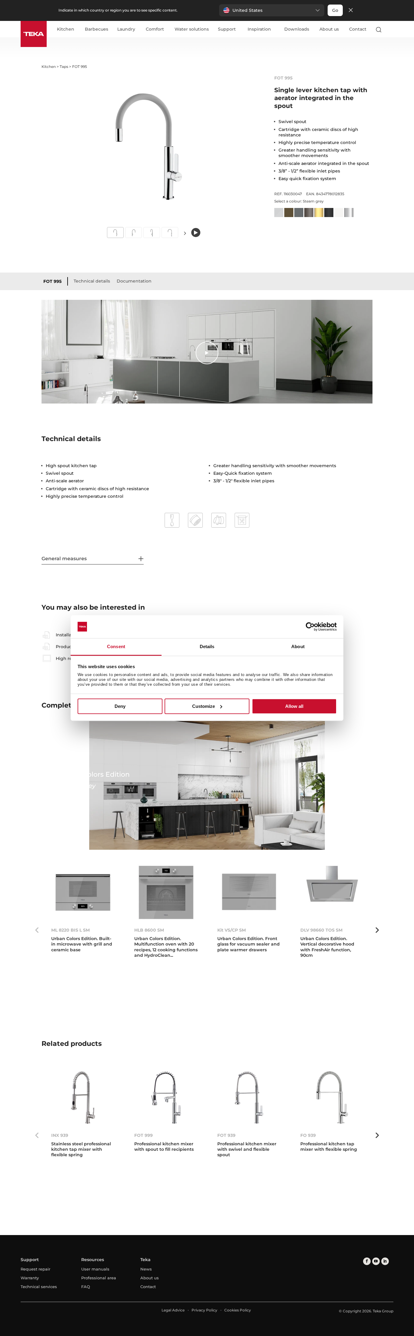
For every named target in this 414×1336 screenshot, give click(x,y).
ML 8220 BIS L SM (70, 930)
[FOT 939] (249, 1097)
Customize (203, 706)
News (146, 1269)
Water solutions (192, 29)
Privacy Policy (204, 1310)
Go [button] (335, 10)
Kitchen (65, 29)
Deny (120, 706)
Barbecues (96, 29)
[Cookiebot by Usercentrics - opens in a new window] (310, 626)
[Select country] (390, 29)
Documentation (134, 281)
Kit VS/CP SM (231, 930)
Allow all (294, 706)
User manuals (95, 1269)
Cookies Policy (237, 1310)
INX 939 (59, 1135)
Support (227, 29)
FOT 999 (143, 1135)
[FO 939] (332, 1097)
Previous (37, 930)
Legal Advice (173, 1310)
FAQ (85, 1286)
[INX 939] (83, 1097)
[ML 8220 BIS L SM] (83, 892)
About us (329, 29)
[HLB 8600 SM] (166, 892)
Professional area (98, 1277)
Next (185, 233)
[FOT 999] (166, 1097)
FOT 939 (226, 1135)
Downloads (296, 29)
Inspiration (259, 29)
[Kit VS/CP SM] (249, 892)
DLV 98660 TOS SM (321, 930)
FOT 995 (52, 281)
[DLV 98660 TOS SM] (332, 892)
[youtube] (376, 1261)
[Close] (351, 10)
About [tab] (298, 646)
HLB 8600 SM (149, 930)
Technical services (39, 1286)
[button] (272, 10)
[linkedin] (385, 1261)
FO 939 (308, 1135)
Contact (357, 29)
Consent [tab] (116, 646)
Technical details (92, 281)
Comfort (155, 29)
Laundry (126, 29)
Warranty (30, 1277)
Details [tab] (207, 646)
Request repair (35, 1269)
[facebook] (367, 1261)
